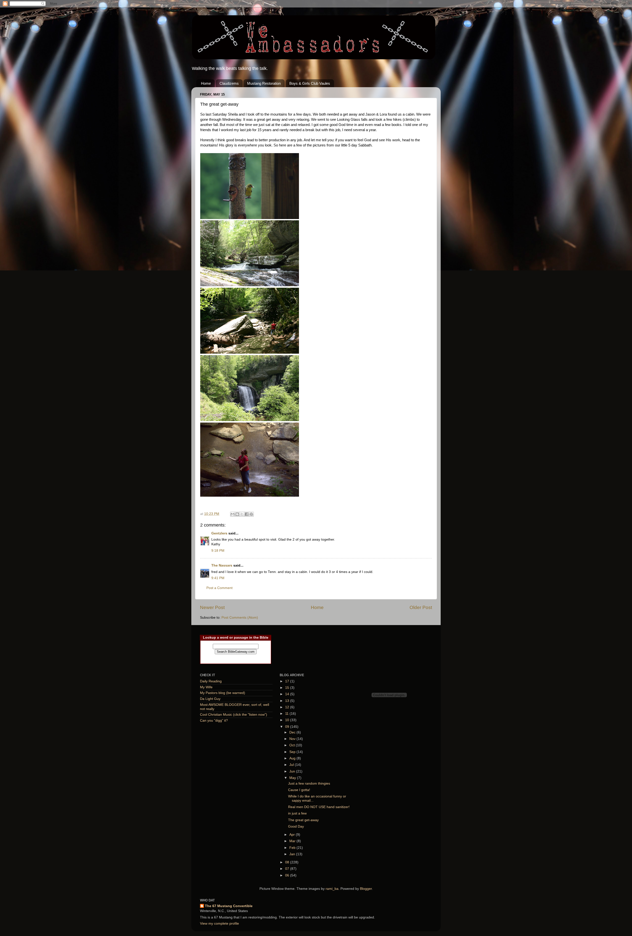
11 (287, 713)
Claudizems (229, 83)
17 (287, 681)
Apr (292, 834)
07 (287, 869)
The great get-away (303, 820)
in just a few (297, 813)
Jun (292, 771)
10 (287, 720)
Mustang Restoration (264, 83)
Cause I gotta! (299, 790)
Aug (292, 758)
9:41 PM (217, 578)
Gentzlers (219, 533)
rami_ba (332, 889)
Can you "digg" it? (214, 720)
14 (287, 694)
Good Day (296, 826)
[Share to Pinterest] (251, 514)
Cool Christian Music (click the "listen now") (233, 714)
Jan (292, 854)
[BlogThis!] (237, 514)
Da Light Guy (210, 699)
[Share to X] (241, 514)
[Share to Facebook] (246, 514)
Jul (292, 765)
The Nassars (221, 565)
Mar (292, 841)
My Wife (206, 687)
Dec (292, 732)
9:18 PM (217, 550)
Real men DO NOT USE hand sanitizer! (319, 807)
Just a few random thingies (309, 783)
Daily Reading (211, 681)
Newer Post (212, 607)
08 (287, 862)
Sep (292, 752)
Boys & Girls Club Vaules (309, 83)
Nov (292, 739)
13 (287, 701)
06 (287, 875)
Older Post (421, 607)
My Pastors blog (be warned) (222, 693)
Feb (292, 848)
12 (287, 707)
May (293, 778)
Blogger (366, 889)
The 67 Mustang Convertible (229, 906)
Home (206, 83)
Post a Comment (219, 588)
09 (287, 727)
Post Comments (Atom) (239, 617)
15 (287, 688)
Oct (292, 745)
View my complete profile (219, 923)
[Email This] (232, 514)
